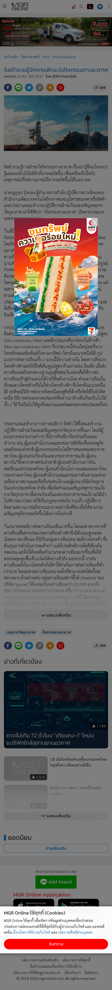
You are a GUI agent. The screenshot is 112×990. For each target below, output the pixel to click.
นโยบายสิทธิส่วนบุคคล (75, 932)
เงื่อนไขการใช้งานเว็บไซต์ (31, 932)
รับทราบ (56, 944)
